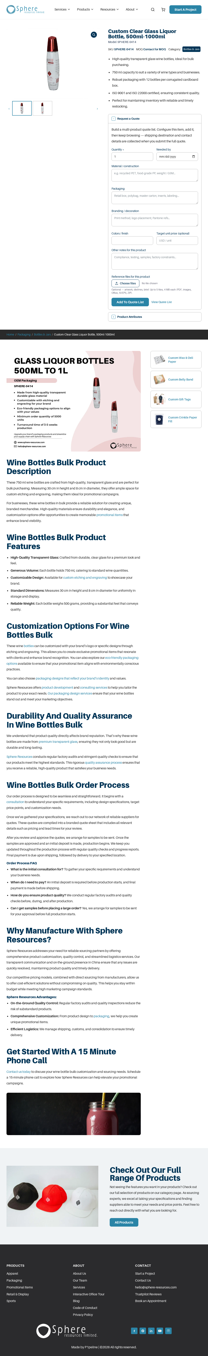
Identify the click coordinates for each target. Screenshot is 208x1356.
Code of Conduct (85, 1308)
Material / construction (125, 166)
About (130, 9)
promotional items (109, 515)
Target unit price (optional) (173, 233)
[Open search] (152, 9)
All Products (124, 1222)
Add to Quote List (130, 302)
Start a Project (185, 10)
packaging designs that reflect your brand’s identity (72, 678)
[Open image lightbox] (94, 35)
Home (10, 334)
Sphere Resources (19, 757)
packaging (101, 1016)
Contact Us (143, 1280)
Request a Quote (126, 118)
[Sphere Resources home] (25, 9)
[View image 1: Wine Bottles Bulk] (22, 108)
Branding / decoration (125, 211)
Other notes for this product (129, 250)
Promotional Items (19, 1287)
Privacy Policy (83, 1315)
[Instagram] (168, 1331)
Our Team (80, 1280)
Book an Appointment (150, 1301)
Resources (107, 9)
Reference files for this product (131, 276)
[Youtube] (160, 1331)
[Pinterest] (143, 1331)
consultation (15, 802)
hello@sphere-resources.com (156, 1287)
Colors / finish (120, 233)
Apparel (12, 1273)
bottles (29, 646)
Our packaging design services (70, 693)
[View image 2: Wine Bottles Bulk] (42, 108)
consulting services (93, 687)
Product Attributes (127, 316)
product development (57, 687)
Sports (11, 1301)
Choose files (128, 283)
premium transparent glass (58, 742)
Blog (76, 1301)
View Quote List (161, 302)
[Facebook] (134, 1331)
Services (60, 9)
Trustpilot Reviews (148, 1294)
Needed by (163, 149)
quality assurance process (103, 762)
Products (83, 9)
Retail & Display (17, 1294)
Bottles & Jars (191, 49)
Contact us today (18, 1072)
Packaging (118, 188)
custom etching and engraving (85, 577)
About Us (79, 1273)
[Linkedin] (151, 1331)
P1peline (91, 1347)
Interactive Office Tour (88, 1294)
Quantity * (118, 149)
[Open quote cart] (163, 9)
